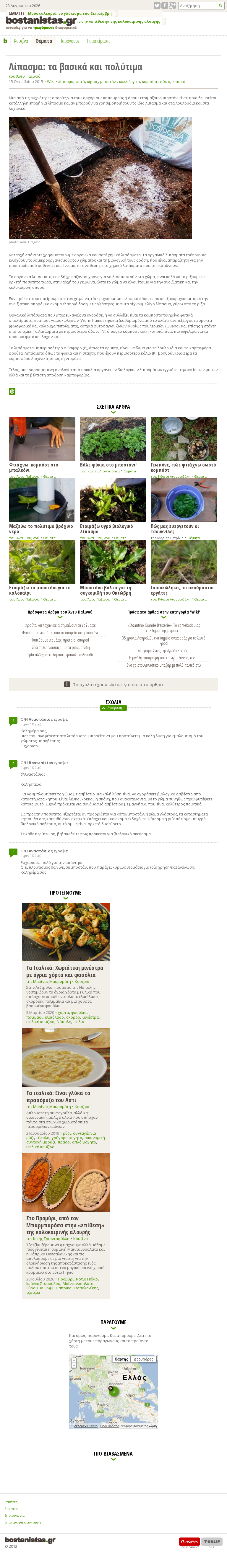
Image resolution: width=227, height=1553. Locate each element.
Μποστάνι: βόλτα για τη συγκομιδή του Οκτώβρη (105, 590)
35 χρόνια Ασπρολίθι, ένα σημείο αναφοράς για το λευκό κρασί (163, 640)
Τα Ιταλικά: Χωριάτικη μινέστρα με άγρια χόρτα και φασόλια (64, 971)
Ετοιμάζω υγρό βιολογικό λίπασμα (106, 528)
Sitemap (11, 1508)
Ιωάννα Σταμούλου (43, 1283)
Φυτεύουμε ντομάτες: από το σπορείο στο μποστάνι (60, 632)
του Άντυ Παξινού (24, 76)
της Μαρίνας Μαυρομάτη (48, 981)
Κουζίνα (82, 981)
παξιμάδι (34, 1017)
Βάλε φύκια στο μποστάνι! (108, 464)
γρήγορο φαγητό (67, 1137)
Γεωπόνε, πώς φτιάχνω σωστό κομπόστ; (183, 467)
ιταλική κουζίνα (40, 1021)
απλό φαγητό (84, 1142)
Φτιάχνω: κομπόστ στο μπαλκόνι (33, 467)
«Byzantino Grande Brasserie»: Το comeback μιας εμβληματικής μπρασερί (164, 627)
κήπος (92, 81)
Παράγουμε (70, 40)
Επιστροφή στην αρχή (22, 1522)
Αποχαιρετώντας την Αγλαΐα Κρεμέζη (163, 650)
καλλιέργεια (129, 81)
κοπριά (179, 81)
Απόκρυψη (115, 708)
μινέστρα (90, 1017)
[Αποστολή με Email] (12, 391)
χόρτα (63, 1012)
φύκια (165, 81)
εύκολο (42, 1137)
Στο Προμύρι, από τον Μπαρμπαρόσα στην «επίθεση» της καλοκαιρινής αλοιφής (83, 21)
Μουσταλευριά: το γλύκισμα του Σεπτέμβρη (70, 13)
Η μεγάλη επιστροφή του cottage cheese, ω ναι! (163, 657)
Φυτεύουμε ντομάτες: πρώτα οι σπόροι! (60, 640)
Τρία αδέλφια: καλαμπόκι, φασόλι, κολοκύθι (60, 655)
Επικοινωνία (14, 1515)
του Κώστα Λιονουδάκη (100, 471)
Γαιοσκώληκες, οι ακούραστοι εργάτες (182, 590)
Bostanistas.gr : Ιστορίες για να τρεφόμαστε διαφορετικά (41, 23)
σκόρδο (73, 1017)
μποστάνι (108, 81)
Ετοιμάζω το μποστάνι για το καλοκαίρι (40, 590)
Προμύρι (66, 1279)
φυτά (80, 81)
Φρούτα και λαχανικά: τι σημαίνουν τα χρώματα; (60, 625)
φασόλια (79, 1012)
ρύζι (67, 1133)
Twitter (157, 5)
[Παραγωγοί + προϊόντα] (113, 1427)
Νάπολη (64, 1021)
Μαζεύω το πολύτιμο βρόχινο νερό (41, 528)
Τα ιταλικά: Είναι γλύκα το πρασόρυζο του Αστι (58, 1096)
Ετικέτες (10, 1501)
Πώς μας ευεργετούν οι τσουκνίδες (175, 528)
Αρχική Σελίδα (5, 41)
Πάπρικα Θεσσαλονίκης (77, 1288)
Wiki (50, 81)
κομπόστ (150, 81)
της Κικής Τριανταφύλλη (47, 1238)
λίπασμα (65, 81)
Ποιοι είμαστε (98, 40)
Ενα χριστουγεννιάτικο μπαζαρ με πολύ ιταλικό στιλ (164, 665)
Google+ (172, 5)
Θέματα (49, 476)
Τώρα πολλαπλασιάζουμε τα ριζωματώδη (60, 647)
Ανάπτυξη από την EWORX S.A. (189, 1542)
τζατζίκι (33, 1292)
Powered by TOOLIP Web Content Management (212, 1542)
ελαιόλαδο (54, 1017)
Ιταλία (79, 1021)
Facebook (164, 5)
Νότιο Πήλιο (87, 1279)
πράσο (64, 1142)
